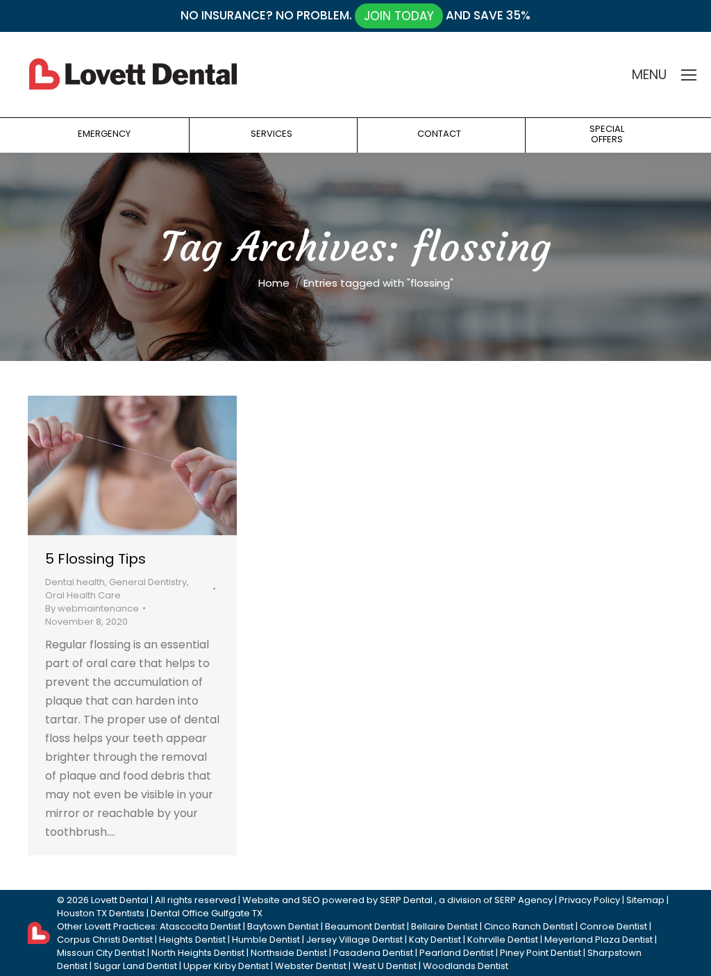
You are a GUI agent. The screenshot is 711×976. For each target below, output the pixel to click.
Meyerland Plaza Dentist (598, 939)
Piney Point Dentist (540, 952)
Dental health (75, 582)
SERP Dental (406, 900)
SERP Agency (523, 900)
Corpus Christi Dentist (105, 939)
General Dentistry (148, 582)
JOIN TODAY (399, 16)
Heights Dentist (192, 939)
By (92, 608)
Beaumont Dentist (365, 926)
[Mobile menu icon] (688, 75)
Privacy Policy (589, 900)
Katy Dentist (435, 939)
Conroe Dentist (613, 926)
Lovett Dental (120, 900)
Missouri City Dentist (101, 952)
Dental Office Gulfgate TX (206, 913)
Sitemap (645, 900)
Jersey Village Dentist (354, 939)
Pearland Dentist (456, 952)
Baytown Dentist (283, 926)
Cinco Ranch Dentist (529, 926)
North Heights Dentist (197, 952)
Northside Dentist (289, 952)
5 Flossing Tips (95, 559)
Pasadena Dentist (373, 952)
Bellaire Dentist (444, 926)
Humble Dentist (266, 939)
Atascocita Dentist (200, 926)
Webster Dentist (310, 966)
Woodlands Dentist (465, 966)
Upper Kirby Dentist (226, 966)
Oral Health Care (83, 595)
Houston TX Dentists (100, 913)
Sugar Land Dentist (135, 966)
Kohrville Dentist (502, 939)
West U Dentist (385, 966)
